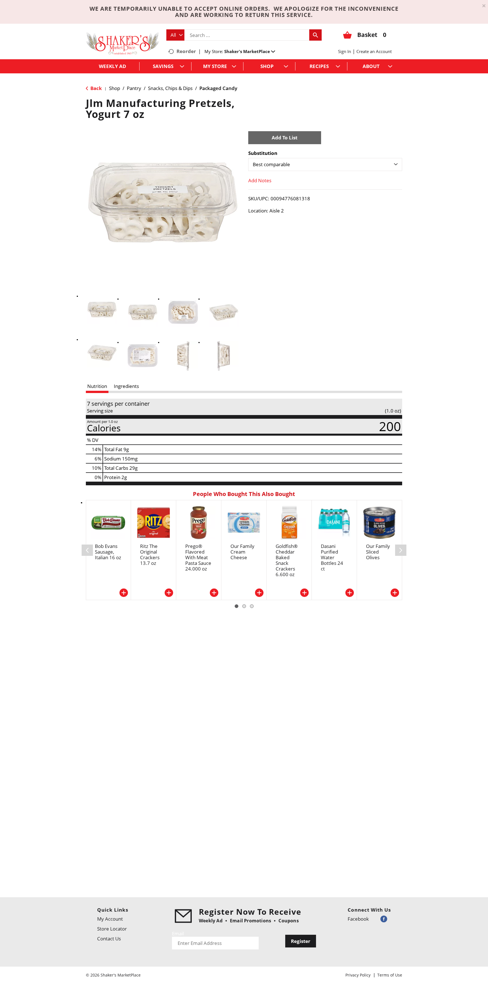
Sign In (344, 51)
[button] (249, 51)
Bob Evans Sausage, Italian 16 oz (108, 552)
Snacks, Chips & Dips (170, 88)
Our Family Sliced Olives (378, 552)
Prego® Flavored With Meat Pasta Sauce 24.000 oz (198, 557)
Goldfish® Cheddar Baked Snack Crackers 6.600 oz (287, 560)
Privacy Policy (358, 975)
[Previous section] (87, 550)
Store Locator (112, 928)
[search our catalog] (315, 35)
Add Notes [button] (259, 180)
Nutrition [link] (97, 386)
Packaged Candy (218, 88)
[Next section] (400, 550)
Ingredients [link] (126, 386)
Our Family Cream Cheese (242, 552)
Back (95, 88)
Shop (114, 88)
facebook (358, 919)
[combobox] (175, 35)
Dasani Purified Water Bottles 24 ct (332, 557)
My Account (110, 919)
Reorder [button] (186, 51)
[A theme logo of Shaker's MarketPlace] (122, 43)
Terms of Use (389, 975)
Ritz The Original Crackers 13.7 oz (150, 554)
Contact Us (109, 938)
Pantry (134, 88)
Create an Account (374, 51)
